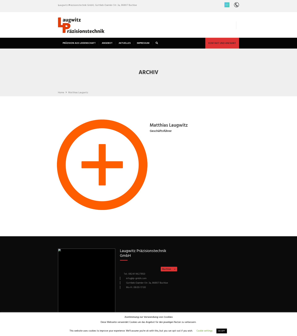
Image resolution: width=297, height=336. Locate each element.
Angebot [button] (107, 43)
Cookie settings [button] (204, 331)
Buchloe (166, 269)
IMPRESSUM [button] (143, 43)
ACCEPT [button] (221, 331)
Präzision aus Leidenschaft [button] (79, 43)
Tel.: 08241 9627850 (134, 274)
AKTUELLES (125, 43)
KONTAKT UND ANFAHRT (222, 43)
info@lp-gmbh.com (136, 278)
